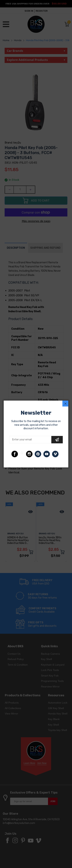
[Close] (65, 403)
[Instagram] (29, 454)
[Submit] (57, 439)
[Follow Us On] (14, 454)
